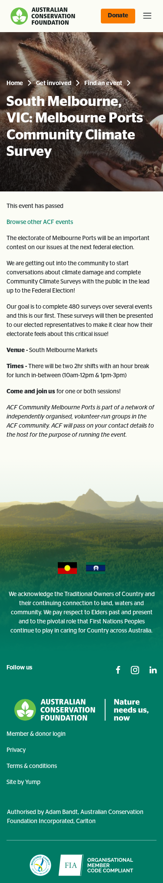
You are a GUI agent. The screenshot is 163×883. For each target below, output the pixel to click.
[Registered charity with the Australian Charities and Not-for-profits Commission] (40, 865)
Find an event (103, 83)
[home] (43, 16)
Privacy (16, 750)
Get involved (53, 83)
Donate (118, 16)
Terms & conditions (32, 766)
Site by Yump (23, 782)
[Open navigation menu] (145, 16)
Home (15, 83)
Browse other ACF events (40, 222)
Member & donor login (36, 734)
